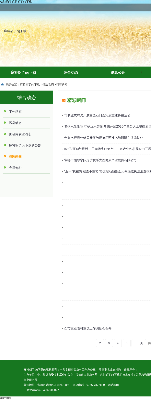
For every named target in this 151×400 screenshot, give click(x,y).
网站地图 (113, 384)
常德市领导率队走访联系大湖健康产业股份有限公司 (100, 160)
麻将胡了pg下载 (15, 31)
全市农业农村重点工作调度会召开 (87, 328)
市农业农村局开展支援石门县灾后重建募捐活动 (97, 115)
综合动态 (71, 72)
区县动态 (15, 123)
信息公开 (118, 72)
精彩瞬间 (61, 84)
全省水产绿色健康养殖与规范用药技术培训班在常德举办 (103, 137)
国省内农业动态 (20, 134)
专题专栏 (15, 167)
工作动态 (15, 111)
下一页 (139, 343)
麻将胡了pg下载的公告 (25, 145)
